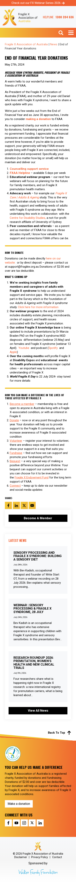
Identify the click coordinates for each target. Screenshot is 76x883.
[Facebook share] (8, 822)
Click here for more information (38, 307)
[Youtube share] (16, 822)
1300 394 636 (65, 17)
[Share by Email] (32, 505)
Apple (13, 352)
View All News (38, 710)
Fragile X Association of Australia (26, 44)
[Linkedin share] (40, 822)
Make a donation (19, 804)
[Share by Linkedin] (16, 505)
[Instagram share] (24, 822)
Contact (57, 857)
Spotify (53, 348)
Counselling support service (29, 169)
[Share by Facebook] (8, 505)
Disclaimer (20, 857)
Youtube (24, 348)
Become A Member (38, 518)
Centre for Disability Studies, (28, 218)
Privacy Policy (39, 857)
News (53, 44)
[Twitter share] (32, 822)
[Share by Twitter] (24, 505)
